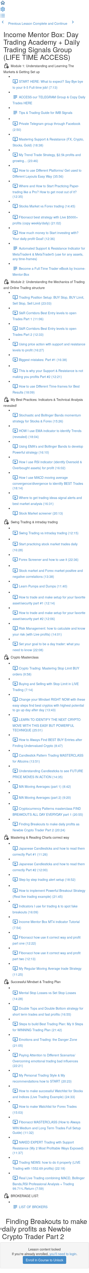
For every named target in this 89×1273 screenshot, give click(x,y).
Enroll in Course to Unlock (44, 1260)
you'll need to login (63, 1253)
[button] (2, 4)
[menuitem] (2, 10)
